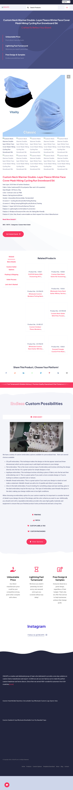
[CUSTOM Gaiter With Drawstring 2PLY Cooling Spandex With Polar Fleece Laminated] (35, 266)
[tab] (36, 417)
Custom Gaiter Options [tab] (11, 268)
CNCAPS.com (15, 759)
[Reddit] (14, 373)
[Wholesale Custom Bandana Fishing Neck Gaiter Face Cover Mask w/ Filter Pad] (35, 285)
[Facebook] (6, 373)
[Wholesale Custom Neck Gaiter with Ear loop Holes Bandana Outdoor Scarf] (35, 338)
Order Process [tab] (11, 279)
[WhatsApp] (32, 373)
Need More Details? (9, 219)
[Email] (66, 373)
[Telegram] (40, 373)
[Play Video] (36, 437)
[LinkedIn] (23, 373)
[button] (68, 76)
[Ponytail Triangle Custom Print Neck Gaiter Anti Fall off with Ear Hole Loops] (58, 339)
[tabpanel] (36, 466)
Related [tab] (11, 257)
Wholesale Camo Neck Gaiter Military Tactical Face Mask (58, 293)
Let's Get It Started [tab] (11, 284)
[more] (11, 684)
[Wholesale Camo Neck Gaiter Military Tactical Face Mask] (57, 284)
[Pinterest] (49, 373)
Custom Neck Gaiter (25, 224)
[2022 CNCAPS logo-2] (5, 7)
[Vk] (58, 373)
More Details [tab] (11, 262)
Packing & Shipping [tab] (11, 274)
